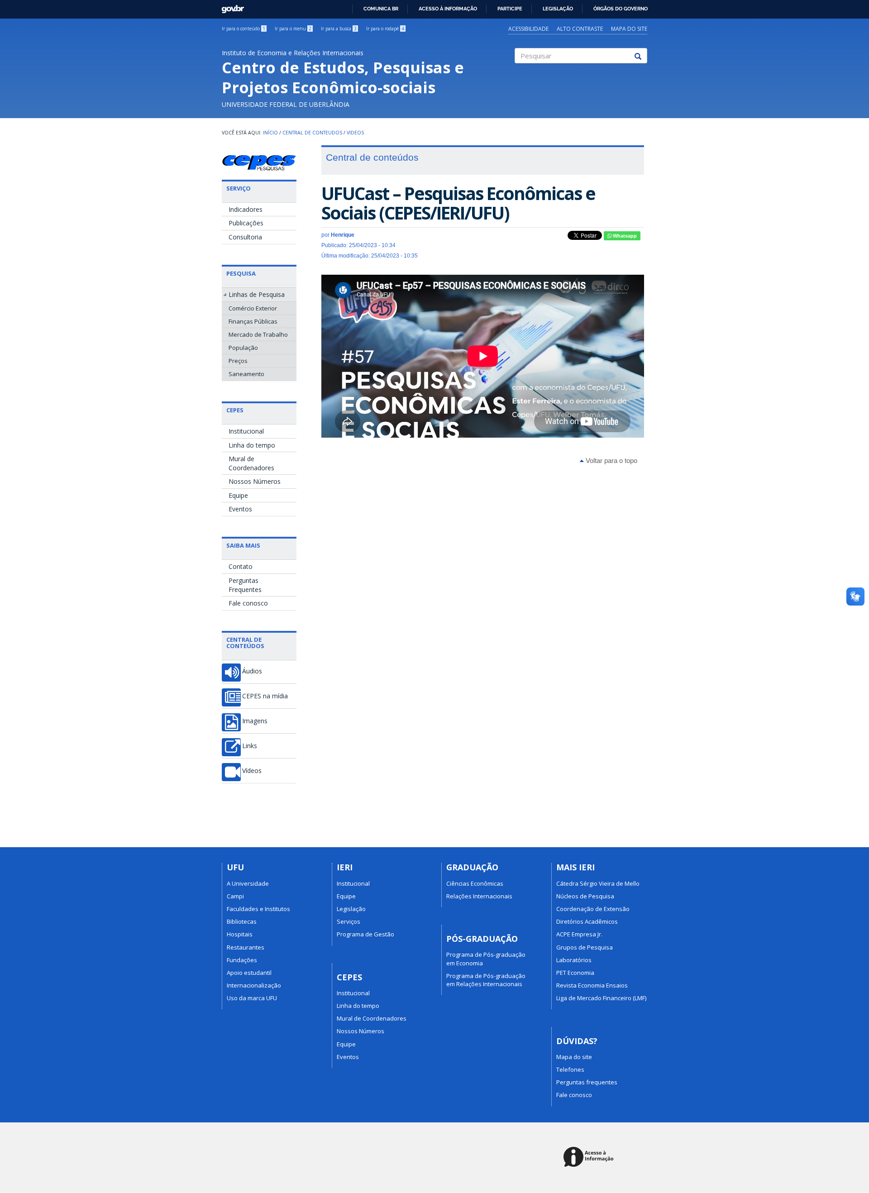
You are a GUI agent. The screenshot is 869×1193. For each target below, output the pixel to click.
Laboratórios (574, 960)
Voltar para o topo (610, 460)
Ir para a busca (339, 28)
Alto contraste (580, 29)
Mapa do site (629, 29)
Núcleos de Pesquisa (585, 896)
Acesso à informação (448, 8)
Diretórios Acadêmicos (587, 921)
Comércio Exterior (253, 308)
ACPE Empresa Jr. (579, 934)
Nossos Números (255, 481)
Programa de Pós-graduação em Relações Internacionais (485, 980)
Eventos (240, 509)
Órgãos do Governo (620, 8)
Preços (238, 361)
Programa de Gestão (365, 934)
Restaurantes (245, 947)
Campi (235, 896)
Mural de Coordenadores (251, 463)
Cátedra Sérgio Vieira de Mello (598, 883)
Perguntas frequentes (586, 1082)
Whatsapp (624, 236)
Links (249, 746)
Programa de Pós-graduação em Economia (485, 958)
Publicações (246, 223)
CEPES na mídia (265, 696)
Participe (509, 8)
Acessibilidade (528, 29)
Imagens (254, 721)
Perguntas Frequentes (245, 585)
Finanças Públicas (253, 321)
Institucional (246, 431)
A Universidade (248, 883)
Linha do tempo (252, 445)
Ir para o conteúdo (243, 28)
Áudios (252, 671)
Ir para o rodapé (385, 28)
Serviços (348, 921)
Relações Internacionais (479, 896)
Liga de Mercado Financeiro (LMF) (601, 998)
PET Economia (575, 973)
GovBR (229, 6)
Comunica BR (380, 8)
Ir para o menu (293, 28)
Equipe (238, 495)
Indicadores (246, 209)
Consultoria (245, 237)
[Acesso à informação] (589, 1157)
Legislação (558, 8)
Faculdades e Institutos (258, 909)
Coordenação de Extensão (593, 909)
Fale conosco (248, 603)
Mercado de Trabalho (258, 334)
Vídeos (252, 771)
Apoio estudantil (249, 973)
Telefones (570, 1069)
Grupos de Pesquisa (584, 947)
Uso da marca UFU (252, 998)
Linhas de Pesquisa (257, 294)
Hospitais (240, 934)
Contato (241, 566)
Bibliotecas (242, 921)
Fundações (242, 960)
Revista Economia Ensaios (592, 985)
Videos (355, 132)
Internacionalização (254, 985)
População (243, 348)
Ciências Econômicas (474, 883)
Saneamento (246, 374)
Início (270, 132)
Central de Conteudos (312, 132)
